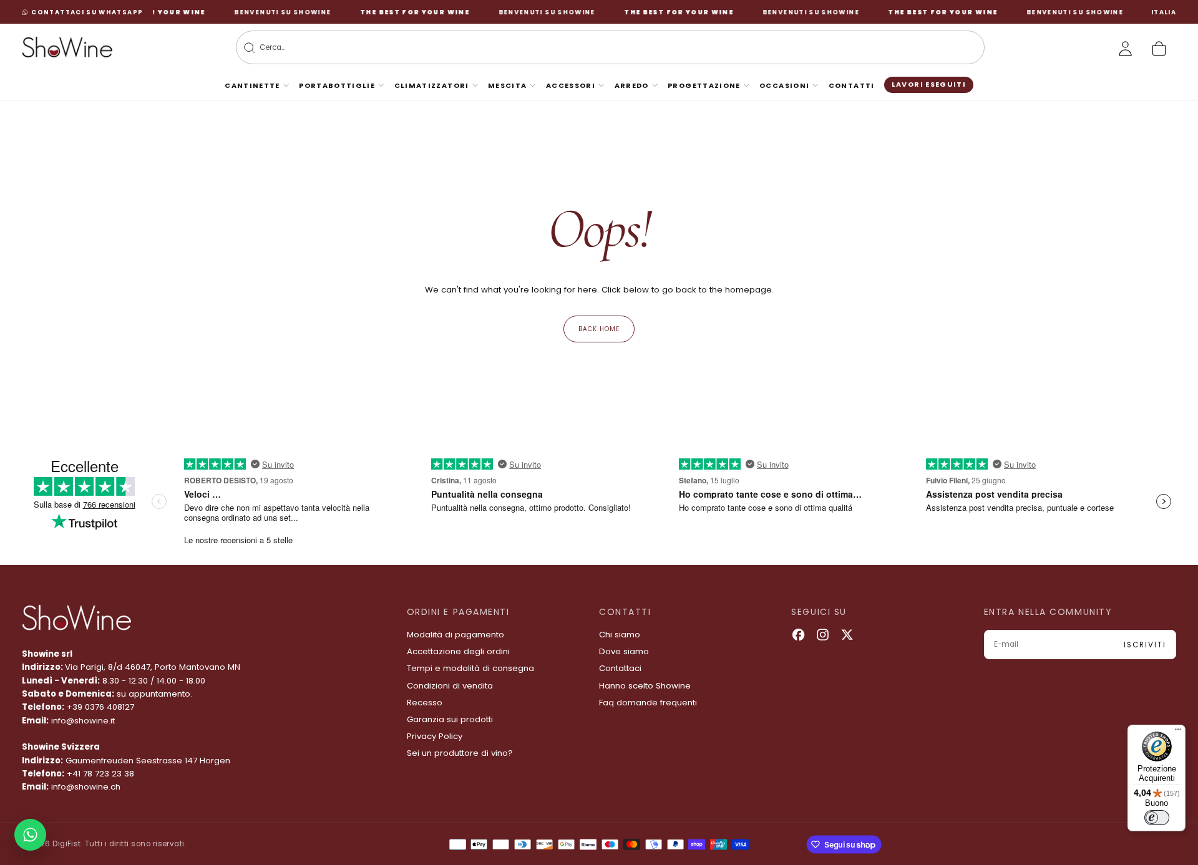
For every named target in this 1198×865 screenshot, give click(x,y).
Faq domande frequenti (648, 702)
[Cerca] (249, 48)
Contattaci (620, 668)
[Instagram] (823, 634)
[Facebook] (798, 634)
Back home (599, 329)
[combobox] (591, 47)
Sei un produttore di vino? (460, 753)
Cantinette (252, 85)
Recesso (424, 702)
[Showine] (76, 618)
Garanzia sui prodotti (450, 719)
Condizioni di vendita (450, 686)
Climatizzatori (431, 85)
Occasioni (784, 85)
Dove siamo (624, 651)
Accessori (570, 85)
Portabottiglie (337, 85)
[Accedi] (1125, 48)
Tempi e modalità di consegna (470, 668)
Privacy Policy (434, 736)
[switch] (1156, 817)
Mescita (507, 85)
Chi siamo (619, 634)
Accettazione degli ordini (458, 651)
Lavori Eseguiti (929, 84)
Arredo (632, 85)
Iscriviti (1145, 645)
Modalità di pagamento (455, 634)
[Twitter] (847, 634)
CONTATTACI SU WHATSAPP (87, 12)
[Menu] (1178, 732)
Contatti (852, 85)
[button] (1163, 12)
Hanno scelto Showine (645, 686)
